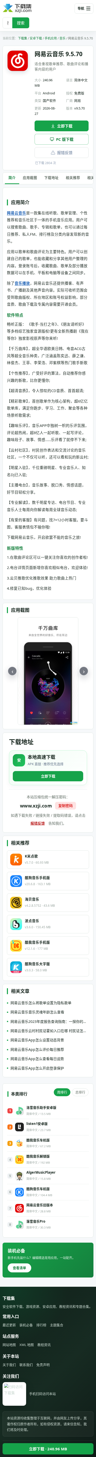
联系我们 (26, 1364)
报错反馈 (64, 152)
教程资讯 (44, 1344)
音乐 (62, 38)
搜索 (21, 22)
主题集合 (56, 1325)
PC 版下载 (64, 139)
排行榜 (41, 1325)
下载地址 (51, 177)
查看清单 (19, 1267)
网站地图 (9, 1344)
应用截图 (30, 177)
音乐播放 (22, 283)
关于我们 (9, 1364)
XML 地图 (26, 1344)
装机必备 (26, 1325)
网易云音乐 (16, 212)
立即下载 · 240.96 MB (48, 1448)
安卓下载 (36, 38)
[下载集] (26, 8)
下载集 (22, 38)
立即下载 (64, 125)
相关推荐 (73, 177)
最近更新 (9, 1325)
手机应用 (51, 38)
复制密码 (65, 805)
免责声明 (43, 1364)
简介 (12, 177)
